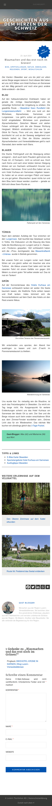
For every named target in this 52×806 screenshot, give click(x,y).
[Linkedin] (38, 587)
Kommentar (12, 690)
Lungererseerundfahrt (11, 111)
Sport (24, 69)
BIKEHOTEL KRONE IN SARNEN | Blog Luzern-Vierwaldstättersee (22, 664)
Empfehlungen (18, 67)
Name (9, 726)
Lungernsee (11, 238)
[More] (47, 587)
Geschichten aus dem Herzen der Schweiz (26, 24)
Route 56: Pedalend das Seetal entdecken (26, 571)
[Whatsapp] (43, 587)
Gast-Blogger (27, 603)
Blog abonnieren (44, 52)
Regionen (15, 69)
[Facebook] (28, 587)
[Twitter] (33, 587)
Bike (7, 67)
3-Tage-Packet (37, 425)
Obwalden (40, 67)
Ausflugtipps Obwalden (17, 462)
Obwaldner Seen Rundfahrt (32, 108)
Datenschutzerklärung (38, 798)
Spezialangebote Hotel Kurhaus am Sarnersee (28, 460)
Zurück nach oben (25, 803)
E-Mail (10, 739)
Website (10, 752)
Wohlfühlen (35, 69)
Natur (31, 67)
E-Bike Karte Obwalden (17, 457)
